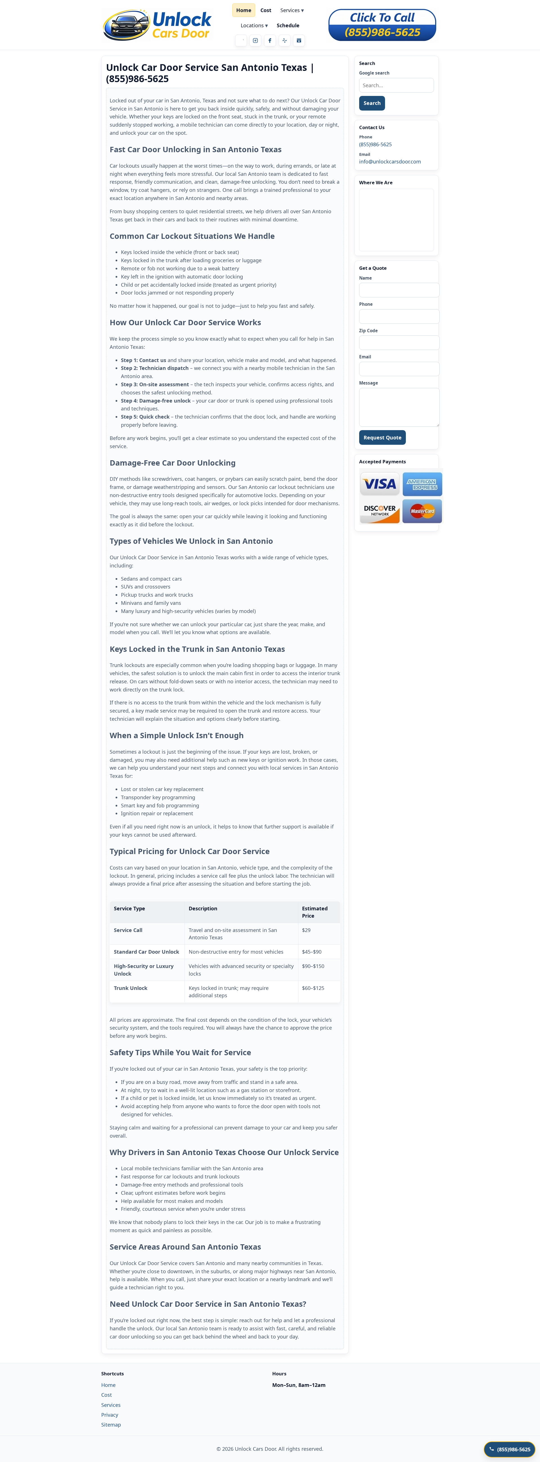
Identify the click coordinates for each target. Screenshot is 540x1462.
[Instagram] (255, 40)
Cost (265, 10)
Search (372, 103)
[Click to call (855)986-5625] (382, 24)
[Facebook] (270, 40)
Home (243, 10)
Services (290, 10)
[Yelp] (285, 40)
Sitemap (111, 1424)
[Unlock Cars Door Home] (157, 24)
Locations (252, 25)
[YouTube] (241, 40)
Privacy (109, 1414)
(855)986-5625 (375, 144)
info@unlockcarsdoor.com (390, 161)
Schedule (288, 25)
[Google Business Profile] (299, 40)
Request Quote (383, 437)
